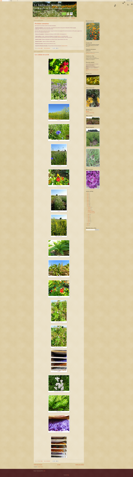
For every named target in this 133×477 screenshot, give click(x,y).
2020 (88, 197)
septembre (89, 210)
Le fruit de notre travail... (52, 18)
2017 (88, 201)
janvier (89, 221)
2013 (88, 223)
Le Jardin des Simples (47, 5)
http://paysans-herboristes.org (90, 53)
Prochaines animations (42, 23)
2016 (88, 203)
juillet (89, 214)
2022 (88, 194)
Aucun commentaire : (47, 48)
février (89, 220)
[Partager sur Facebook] (56, 48)
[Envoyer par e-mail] (53, 48)
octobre (89, 208)
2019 (88, 198)
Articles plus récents (38, 464)
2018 (88, 200)
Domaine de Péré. (65, 45)
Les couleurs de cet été (42, 54)
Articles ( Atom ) (40, 466)
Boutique (73, 18)
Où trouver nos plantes (64, 18)
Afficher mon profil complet (90, 112)
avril (88, 217)
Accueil (36, 18)
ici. (66, 34)
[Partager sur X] (55, 48)
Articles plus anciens (79, 464)
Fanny (88, 111)
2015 (88, 204)
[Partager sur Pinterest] (57, 48)
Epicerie (59, 36)
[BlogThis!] (54, 48)
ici (89, 46)
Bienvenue (42, 18)
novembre (89, 207)
